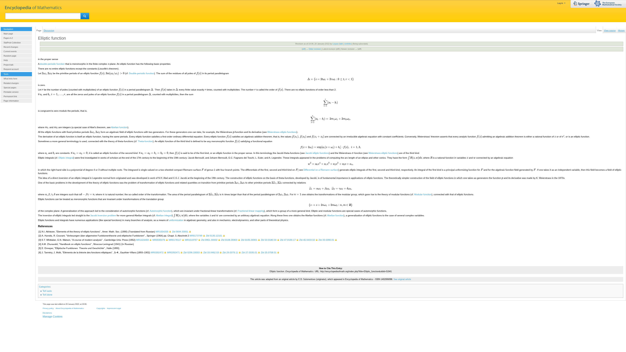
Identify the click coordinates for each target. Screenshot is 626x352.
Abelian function (119, 127)
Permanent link (10, 96)
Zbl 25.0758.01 (268, 252)
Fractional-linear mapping (251, 211)
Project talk (8, 65)
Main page (8, 34)
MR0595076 (158, 240)
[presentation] (108, 64)
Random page (10, 56)
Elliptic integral (66, 157)
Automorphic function (160, 211)
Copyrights (101, 308)
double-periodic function (52, 64)
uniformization (176, 220)
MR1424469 (142, 240)
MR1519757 (191, 240)
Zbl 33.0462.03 (211, 252)
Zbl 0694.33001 (180, 231)
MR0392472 (157, 252)
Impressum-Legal (114, 308)
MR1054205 (162, 231)
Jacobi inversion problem (103, 215)
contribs (347, 44)
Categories (44, 286)
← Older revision (313, 49)
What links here (10, 79)
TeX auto (47, 291)
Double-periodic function (141, 73)
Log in (560, 3)
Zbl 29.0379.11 (230, 252)
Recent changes (11, 47)
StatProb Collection (12, 43)
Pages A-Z (8, 38)
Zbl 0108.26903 (229, 240)
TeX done (47, 294)
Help (6, 60)
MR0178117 (175, 240)
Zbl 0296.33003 (191, 252)
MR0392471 (173, 252)
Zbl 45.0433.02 (307, 240)
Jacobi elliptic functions (317, 153)
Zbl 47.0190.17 (288, 240)
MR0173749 (196, 235)
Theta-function (145, 141)
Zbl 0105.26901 (249, 240)
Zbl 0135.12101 (214, 235)
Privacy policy (48, 308)
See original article (402, 279)
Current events (10, 51)
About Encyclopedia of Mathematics (70, 308)
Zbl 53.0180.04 (268, 240)
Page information (11, 101)
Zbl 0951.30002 (209, 240)
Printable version (11, 92)
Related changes (11, 83)
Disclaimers (47, 313)
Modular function (423, 194)
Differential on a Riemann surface (321, 170)
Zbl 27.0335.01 (249, 252)
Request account (11, 69)
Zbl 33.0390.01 (326, 240)
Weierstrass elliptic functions (282, 132)
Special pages (10, 88)
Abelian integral (164, 215)
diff (303, 49)
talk (341, 44)
